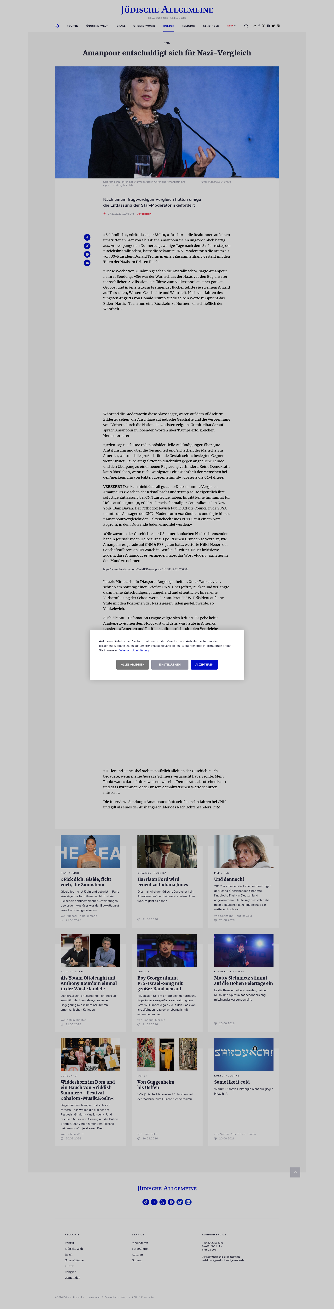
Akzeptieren (204, 664)
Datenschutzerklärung (133, 650)
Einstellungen (170, 664)
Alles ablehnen (132, 664)
